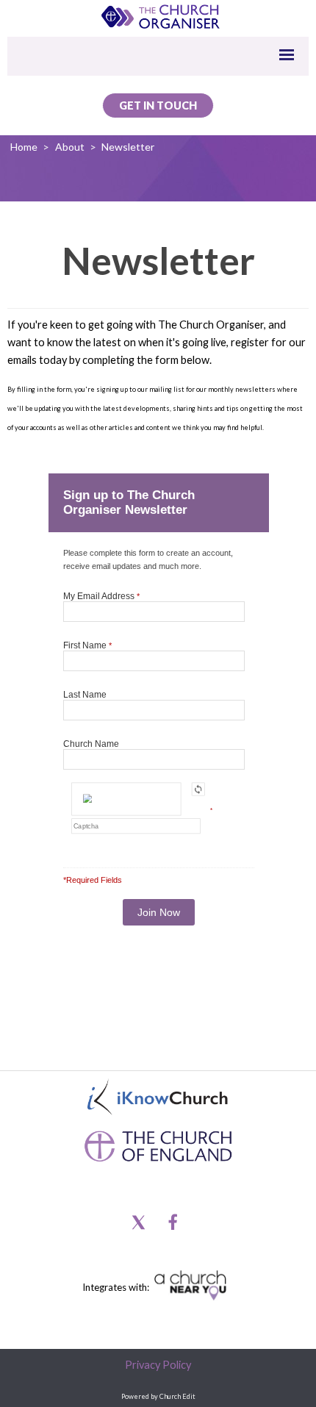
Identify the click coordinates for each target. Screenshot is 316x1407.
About (70, 146)
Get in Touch (158, 105)
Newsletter (127, 146)
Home (23, 146)
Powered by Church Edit (158, 1396)
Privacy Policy (158, 1364)
